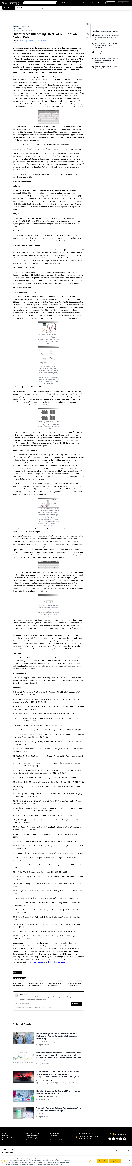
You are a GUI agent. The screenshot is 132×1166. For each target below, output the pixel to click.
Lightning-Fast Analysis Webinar (41, 8)
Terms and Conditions (57, 1138)
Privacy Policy (54, 1133)
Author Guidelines (8, 1138)
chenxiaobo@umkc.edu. (56, 962)
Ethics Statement (32, 1136)
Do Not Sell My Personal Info (36, 1138)
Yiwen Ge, (41, 1080)
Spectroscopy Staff (51, 1096)
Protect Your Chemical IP (56, 8)
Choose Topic (7, 8)
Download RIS (17, 972)
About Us (111, 1151)
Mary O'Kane (42, 1114)
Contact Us (6, 1140)
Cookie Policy (59, 1164)
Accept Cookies (114, 1161)
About (4, 1133)
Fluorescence (17, 1015)
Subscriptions (54, 1136)
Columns (85, 3)
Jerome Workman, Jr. (54, 1061)
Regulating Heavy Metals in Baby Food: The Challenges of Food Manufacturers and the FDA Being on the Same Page (39, 984)
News (118, 1151)
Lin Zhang (52, 1042)
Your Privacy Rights (88, 1161)
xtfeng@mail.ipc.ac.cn (36, 962)
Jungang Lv (48, 1080)
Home (103, 1151)
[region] (66, 1161)
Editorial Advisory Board (34, 1133)
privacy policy (48, 1007)
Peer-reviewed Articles (30, 1015)
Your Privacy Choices (57, 1140)
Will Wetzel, (41, 1096)
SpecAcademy (27, 8)
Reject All (102, 1161)
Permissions (30, 1140)
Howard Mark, (42, 1061)
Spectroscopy (17, 28)
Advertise (5, 1136)
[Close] (129, 1161)
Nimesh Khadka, (43, 1042)
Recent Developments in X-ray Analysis (77, 984)
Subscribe (75, 1003)
